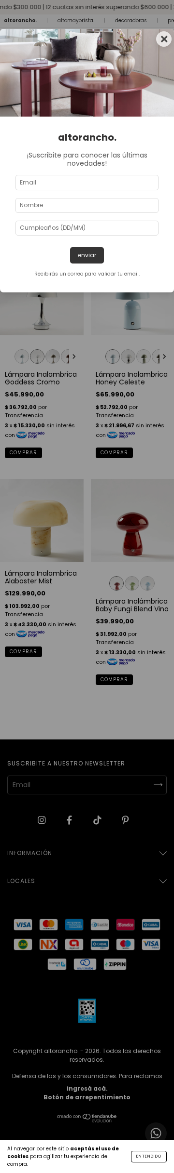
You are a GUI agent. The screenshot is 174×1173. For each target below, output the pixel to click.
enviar (87, 255)
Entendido (148, 1156)
